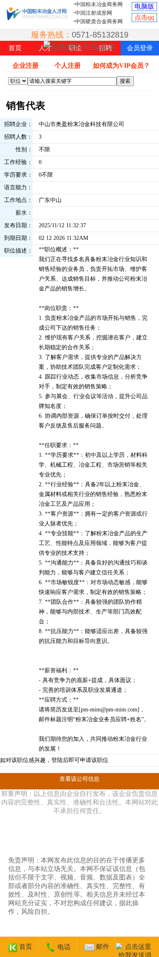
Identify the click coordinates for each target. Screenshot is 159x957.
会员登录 (140, 47)
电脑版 (144, 6)
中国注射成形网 (93, 13)
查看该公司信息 (79, 779)
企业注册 (26, 65)
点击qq (144, 17)
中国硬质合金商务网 (99, 21)
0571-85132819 (100, 34)
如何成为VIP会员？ (121, 65)
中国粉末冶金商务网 (99, 4)
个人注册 (68, 65)
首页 (15, 47)
